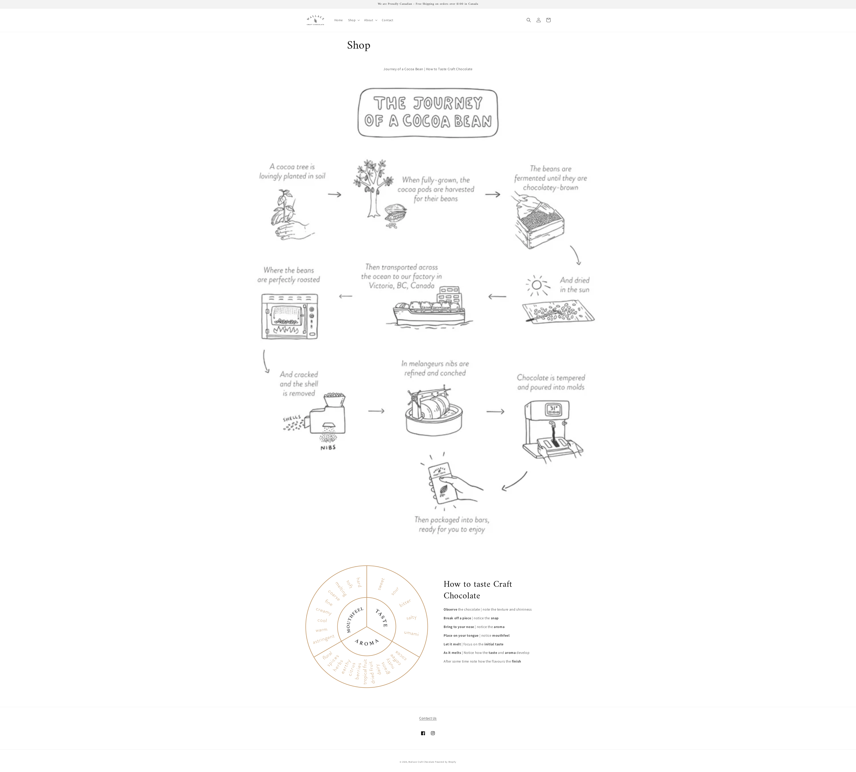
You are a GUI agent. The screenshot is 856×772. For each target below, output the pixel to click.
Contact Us (428, 718)
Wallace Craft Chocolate (421, 761)
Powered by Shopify (445, 761)
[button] (354, 20)
